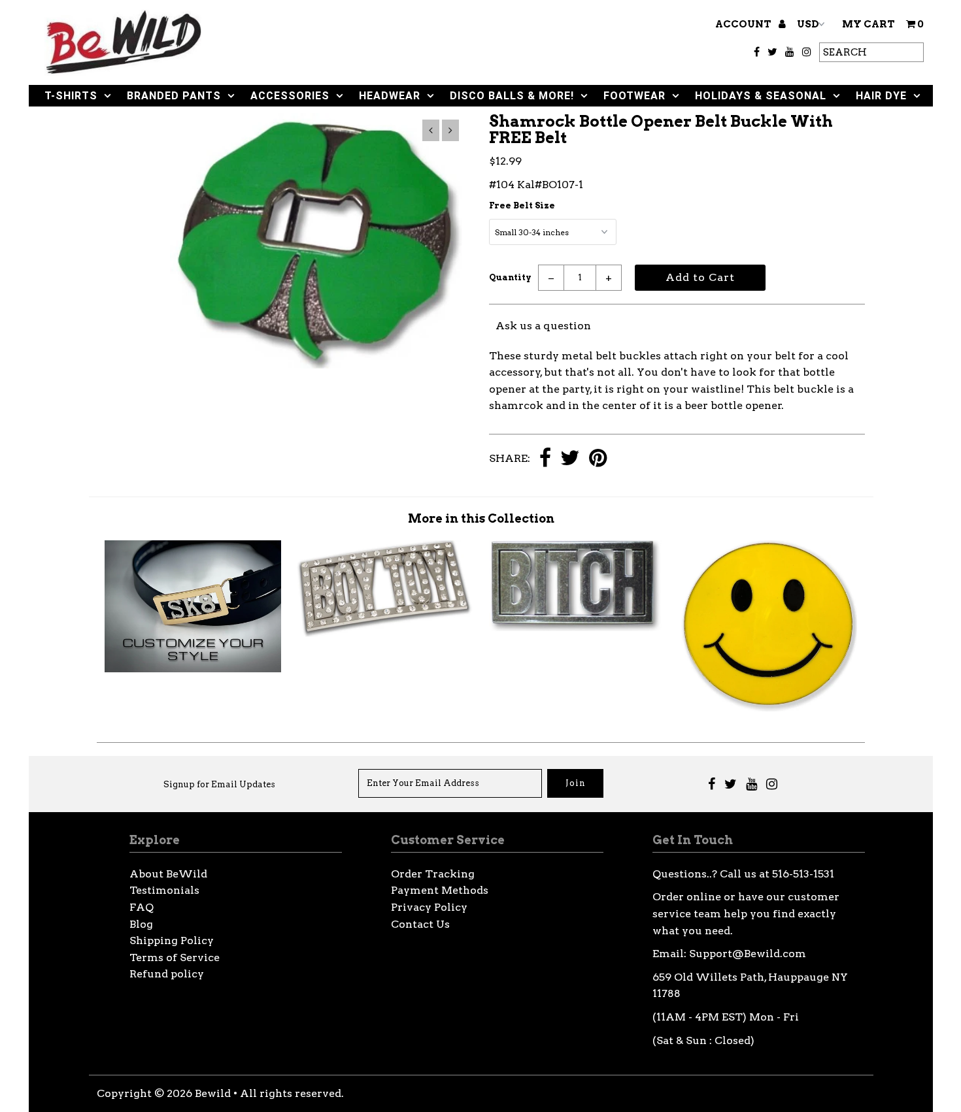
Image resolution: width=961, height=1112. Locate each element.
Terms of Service (174, 957)
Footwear (634, 96)
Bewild (213, 1093)
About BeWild (168, 874)
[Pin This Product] (598, 459)
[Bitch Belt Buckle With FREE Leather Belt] (577, 627)
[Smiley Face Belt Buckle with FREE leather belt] (769, 708)
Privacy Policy (429, 907)
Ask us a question (543, 325)
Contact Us (420, 924)
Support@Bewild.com (747, 953)
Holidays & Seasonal (760, 96)
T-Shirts (70, 96)
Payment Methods (439, 890)
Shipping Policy (171, 940)
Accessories (289, 96)
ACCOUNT (744, 24)
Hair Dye (881, 96)
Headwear (389, 96)
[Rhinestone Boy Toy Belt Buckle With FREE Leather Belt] (385, 633)
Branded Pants (174, 96)
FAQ (141, 907)
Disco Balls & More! (512, 96)
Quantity (510, 277)
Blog (141, 924)
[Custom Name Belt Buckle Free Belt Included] (192, 668)
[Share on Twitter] (570, 459)
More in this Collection (481, 518)
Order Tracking (433, 874)
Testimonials (164, 890)
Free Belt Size (522, 205)
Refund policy (166, 974)
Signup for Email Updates (219, 784)
